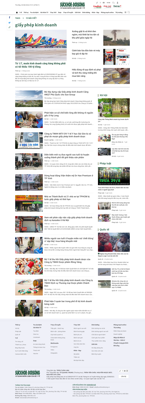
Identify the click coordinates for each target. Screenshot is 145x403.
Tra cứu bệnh (34, 12)
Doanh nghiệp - (49, 140)
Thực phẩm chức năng (99, 341)
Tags (18, 18)
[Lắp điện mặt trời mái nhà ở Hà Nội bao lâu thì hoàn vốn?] (104, 152)
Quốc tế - (101, 259)
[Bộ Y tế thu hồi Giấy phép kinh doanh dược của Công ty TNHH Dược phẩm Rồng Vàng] (29, 266)
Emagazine (54, 347)
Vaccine (35, 353)
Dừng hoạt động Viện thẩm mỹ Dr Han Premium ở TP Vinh (68, 177)
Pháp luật (105, 163)
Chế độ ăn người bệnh (98, 334)
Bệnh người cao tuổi (80, 328)
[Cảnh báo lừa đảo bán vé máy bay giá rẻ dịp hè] (116, 57)
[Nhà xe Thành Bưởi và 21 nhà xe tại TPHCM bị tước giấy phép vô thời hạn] (29, 203)
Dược (59, 12)
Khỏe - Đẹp (95, 12)
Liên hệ (123, 376)
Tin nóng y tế (19, 341)
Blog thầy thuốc (20, 348)
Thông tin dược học (39, 347)
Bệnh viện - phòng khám (58, 331)
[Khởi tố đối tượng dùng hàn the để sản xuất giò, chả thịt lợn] (104, 206)
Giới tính (78, 12)
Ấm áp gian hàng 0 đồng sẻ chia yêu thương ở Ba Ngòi (120, 137)
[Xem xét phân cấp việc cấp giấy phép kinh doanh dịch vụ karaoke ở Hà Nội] (29, 224)
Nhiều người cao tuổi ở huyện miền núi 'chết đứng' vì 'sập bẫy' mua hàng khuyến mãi (69, 239)
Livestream (36, 337)
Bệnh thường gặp (79, 331)
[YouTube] (104, 2)
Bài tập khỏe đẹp (79, 360)
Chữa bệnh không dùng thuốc (58, 339)
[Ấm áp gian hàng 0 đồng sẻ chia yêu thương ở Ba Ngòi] (104, 137)
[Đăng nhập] (117, 3)
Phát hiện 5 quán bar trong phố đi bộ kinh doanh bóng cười (68, 302)
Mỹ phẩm (76, 354)
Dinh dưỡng (86, 12)
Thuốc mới (36, 350)
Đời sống (116, 345)
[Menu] (125, 12)
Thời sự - (18, 71)
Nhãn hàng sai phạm (120, 331)
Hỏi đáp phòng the (97, 348)
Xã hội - (74, 58)
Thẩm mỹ (76, 357)
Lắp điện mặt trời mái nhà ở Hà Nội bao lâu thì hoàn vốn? (120, 151)
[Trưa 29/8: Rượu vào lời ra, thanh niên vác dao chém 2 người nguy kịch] (114, 176)
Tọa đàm (36, 331)
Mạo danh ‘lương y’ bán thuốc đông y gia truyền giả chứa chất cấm (121, 217)
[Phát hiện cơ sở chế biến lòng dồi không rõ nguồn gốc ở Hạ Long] (29, 119)
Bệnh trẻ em (77, 341)
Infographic (54, 353)
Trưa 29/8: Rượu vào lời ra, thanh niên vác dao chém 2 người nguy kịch (113, 189)
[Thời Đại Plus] (117, 6)
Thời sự (26, 12)
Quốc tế (104, 229)
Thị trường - (48, 98)
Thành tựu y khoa (20, 344)
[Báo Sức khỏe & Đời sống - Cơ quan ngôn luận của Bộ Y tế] (72, 5)
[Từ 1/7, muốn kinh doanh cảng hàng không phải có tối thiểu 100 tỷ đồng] (41, 45)
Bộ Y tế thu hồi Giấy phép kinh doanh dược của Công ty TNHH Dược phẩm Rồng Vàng (67, 260)
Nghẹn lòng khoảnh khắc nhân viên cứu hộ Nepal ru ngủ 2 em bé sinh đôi (113, 255)
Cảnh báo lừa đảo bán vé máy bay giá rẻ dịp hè (86, 52)
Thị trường (118, 12)
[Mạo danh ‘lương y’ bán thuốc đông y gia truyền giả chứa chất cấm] (104, 218)
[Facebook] (100, 2)
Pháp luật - (101, 193)
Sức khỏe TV (44, 12)
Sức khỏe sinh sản (97, 351)
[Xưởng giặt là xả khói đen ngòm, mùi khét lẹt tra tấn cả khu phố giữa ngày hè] (116, 38)
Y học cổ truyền (68, 12)
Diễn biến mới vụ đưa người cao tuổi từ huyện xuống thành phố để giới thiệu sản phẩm (66, 156)
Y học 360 (53, 12)
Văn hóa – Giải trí (119, 340)
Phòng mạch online (107, 12)
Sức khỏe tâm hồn (79, 344)
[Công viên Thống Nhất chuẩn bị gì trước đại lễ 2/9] (114, 107)
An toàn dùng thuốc (39, 344)
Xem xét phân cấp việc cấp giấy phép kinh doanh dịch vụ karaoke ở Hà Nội (68, 218)
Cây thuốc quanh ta (57, 334)
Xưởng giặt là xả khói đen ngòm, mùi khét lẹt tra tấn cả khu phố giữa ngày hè (85, 34)
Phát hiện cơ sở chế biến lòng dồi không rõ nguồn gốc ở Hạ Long (68, 114)
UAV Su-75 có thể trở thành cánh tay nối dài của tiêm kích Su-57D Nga (121, 271)
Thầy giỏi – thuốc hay (57, 328)
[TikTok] (97, 3)
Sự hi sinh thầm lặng (21, 351)
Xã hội (103, 95)
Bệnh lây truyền (96, 354)
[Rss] (127, 371)
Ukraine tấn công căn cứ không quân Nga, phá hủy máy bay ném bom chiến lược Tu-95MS (120, 284)
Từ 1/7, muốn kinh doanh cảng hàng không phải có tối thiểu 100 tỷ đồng (40, 65)
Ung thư (76, 347)
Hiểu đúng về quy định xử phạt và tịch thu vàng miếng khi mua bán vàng (86, 72)
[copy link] (9, 27)
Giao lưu (36, 334)
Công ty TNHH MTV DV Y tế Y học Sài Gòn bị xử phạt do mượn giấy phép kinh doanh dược (67, 135)
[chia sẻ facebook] (9, 17)
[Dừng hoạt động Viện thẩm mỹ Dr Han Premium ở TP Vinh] (29, 182)
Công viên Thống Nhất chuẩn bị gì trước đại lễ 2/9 (113, 120)
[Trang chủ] (17, 12)
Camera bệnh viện (20, 354)
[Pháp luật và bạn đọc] (107, 7)
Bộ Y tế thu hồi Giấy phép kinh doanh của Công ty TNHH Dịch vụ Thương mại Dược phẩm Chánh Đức (68, 283)
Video (52, 350)
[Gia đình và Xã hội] (97, 7)
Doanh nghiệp (118, 334)
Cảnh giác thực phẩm (98, 337)
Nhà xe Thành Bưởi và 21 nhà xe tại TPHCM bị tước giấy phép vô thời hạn (67, 198)
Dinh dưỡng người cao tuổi (100, 331)
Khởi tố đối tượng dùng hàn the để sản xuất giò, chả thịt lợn (121, 205)
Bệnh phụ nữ (78, 334)
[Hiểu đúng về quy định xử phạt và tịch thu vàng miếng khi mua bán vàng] (116, 76)
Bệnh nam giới (78, 337)
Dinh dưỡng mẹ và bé (98, 328)
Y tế (20, 12)
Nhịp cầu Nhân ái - (118, 142)
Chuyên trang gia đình (121, 343)
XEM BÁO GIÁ (91, 385)
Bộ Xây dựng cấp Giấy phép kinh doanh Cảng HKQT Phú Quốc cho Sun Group (66, 93)
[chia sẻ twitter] (9, 22)
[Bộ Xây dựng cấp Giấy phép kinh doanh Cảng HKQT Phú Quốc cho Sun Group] (29, 98)
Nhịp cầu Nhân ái (119, 337)
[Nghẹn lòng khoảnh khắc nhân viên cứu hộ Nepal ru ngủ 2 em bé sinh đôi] (114, 242)
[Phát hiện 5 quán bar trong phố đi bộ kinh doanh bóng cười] (29, 308)
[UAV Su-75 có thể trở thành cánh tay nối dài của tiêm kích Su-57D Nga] (104, 272)
